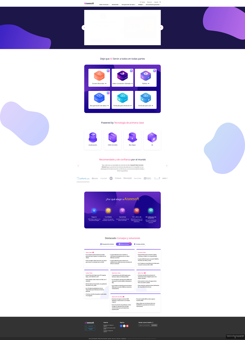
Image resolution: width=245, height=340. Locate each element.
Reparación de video (117, 296)
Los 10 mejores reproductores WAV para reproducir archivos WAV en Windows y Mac (122, 281)
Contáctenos (123, 338)
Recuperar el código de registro (108, 326)
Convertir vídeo (142, 252)
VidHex (144, 83)
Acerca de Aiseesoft (93, 338)
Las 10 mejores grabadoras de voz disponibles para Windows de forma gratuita (95, 290)
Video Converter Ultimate (121, 83)
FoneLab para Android (122, 105)
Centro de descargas (90, 326)
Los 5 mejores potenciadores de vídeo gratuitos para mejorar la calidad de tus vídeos (96, 256)
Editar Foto (141, 273)
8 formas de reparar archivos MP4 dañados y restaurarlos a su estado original (121, 300)
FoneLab (104, 165)
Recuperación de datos (98, 105)
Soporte (156, 2)
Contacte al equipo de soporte (108, 331)
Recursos (149, 2)
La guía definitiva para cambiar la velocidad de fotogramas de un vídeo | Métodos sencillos (120, 256)
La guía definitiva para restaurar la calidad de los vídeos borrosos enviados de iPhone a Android (121, 262)
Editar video (89, 252)
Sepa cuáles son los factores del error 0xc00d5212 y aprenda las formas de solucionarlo (145, 305)
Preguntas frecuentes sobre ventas (109, 328)
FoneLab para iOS (144, 105)
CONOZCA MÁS (96, 40)
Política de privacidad (102, 338)
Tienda (143, 2)
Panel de (118, 338)
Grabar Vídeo (89, 273)
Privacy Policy (239, 336)
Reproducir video (116, 273)
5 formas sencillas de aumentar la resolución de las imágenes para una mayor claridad (147, 276)
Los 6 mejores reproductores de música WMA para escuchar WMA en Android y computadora (122, 287)
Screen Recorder (98, 83)
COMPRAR (111, 40)
